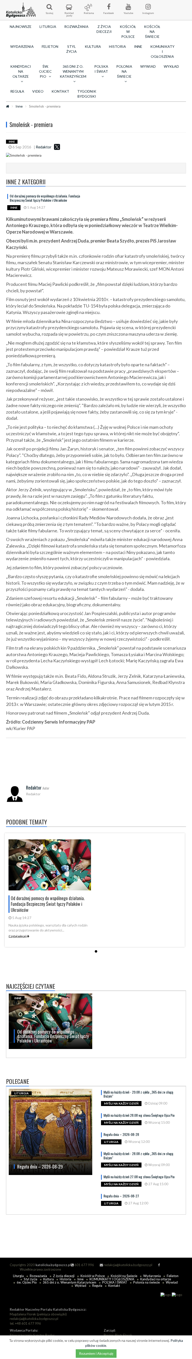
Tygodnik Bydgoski (86, 93)
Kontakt (60, 91)
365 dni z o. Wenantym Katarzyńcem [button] (73, 71)
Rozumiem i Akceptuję (96, 1353)
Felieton (50, 46)
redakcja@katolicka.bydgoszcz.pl (127, 1265)
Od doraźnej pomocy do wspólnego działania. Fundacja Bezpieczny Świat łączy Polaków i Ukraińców (45, 198)
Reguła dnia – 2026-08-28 (121, 1134)
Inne (138, 46)
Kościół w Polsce (128, 31)
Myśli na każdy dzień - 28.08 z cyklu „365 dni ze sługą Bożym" (138, 1155)
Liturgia (48, 26)
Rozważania (76, 26)
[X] (57, 147)
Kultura (93, 46)
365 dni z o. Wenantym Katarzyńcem (69, 1282)
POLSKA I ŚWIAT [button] (101, 68)
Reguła (17, 91)
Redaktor (44, 147)
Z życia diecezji (104, 29)
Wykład (171, 66)
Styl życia (71, 49)
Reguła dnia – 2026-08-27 (121, 1195)
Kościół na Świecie (152, 31)
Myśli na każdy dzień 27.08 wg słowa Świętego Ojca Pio (139, 1176)
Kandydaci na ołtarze (155, 1279)
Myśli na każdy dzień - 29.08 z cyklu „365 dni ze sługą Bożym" (138, 1094)
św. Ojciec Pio (27, 1282)
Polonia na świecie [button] (124, 71)
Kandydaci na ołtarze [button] (20, 71)
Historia (117, 46)
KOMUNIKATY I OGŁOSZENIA (162, 51)
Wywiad (148, 66)
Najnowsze (21, 26)
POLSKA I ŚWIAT (114, 1282)
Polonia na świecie (146, 1282)
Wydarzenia (22, 46)
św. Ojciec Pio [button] (45, 71)
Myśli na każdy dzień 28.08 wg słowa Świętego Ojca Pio (139, 1115)
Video (38, 91)
